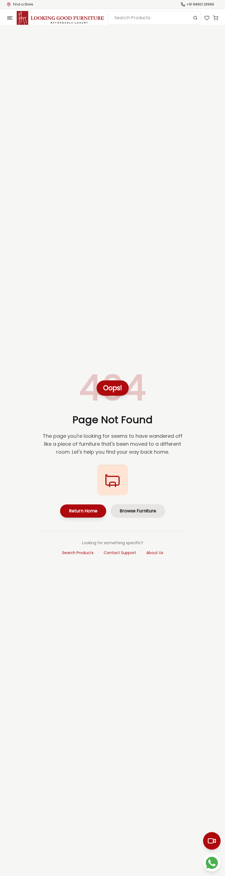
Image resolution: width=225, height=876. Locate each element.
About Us (154, 552)
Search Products (78, 552)
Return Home (83, 511)
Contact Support (120, 552)
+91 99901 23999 (200, 4)
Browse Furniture (138, 511)
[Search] (195, 18)
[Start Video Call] (212, 841)
